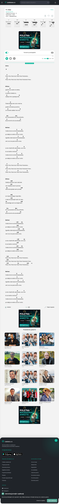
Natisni (9, 307)
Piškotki (4, 475)
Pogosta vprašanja (6, 472)
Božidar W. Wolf (42, 385)
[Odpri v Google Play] (7, 454)
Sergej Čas (41, 366)
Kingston (24, 403)
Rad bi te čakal (42, 365)
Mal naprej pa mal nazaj (27, 365)
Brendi (40, 403)
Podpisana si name (9, 383)
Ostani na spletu (40, 500)
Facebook (6, 488)
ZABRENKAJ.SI (8, 441)
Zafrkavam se (25, 402)
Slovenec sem (8, 365)
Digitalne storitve (6, 470)
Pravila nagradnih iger (7, 478)
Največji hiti (33, 467)
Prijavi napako (50, 307)
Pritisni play (41, 347)
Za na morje (34, 462)
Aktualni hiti (33, 464)
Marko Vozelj (8, 403)
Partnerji (4, 480)
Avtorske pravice (6, 467)
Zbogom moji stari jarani (45, 402)
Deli (29, 307)
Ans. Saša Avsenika (43, 348)
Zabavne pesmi (35, 472)
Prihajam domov (43, 383)
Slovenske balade (35, 475)
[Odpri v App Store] (18, 454)
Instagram (6, 491)
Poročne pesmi (34, 478)
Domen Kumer (9, 11)
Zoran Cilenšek (8, 366)
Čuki (23, 348)
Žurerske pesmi (34, 480)
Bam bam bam (25, 347)
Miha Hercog (8, 385)
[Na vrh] (56, 440)
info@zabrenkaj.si (6, 450)
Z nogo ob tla (25, 383)
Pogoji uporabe (5, 464)
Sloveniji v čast (8, 347)
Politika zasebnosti (6, 462)
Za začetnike (34, 470)
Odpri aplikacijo (52, 500)
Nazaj (52, 9)
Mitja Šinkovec (8, 348)
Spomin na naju (8, 402)
